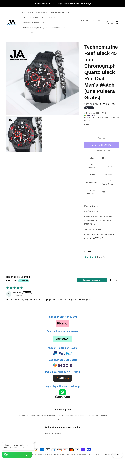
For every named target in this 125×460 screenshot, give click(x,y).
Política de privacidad (78, 454)
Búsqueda (20, 416)
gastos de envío (93, 118)
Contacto (31, 416)
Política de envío (111, 454)
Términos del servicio (95, 454)
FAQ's (60, 416)
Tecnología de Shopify (44, 454)
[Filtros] (110, 280)
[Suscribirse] (81, 434)
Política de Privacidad (46, 416)
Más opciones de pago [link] (101, 151)
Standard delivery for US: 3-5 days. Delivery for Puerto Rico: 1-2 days (62, 4)
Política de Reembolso (97, 416)
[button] (27, 12)
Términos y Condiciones (75, 416)
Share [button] (89, 251)
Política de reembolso (61, 454)
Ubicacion (62, 420)
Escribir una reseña (91, 280)
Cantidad (87, 124)
